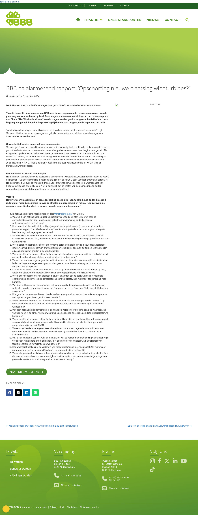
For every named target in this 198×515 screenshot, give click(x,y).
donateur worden (20, 468)
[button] (81, 5)
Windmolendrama (63, 213)
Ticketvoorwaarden (89, 507)
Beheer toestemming (6, 509)
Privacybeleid (57, 507)
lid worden (16, 462)
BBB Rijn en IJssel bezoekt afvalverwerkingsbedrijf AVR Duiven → (160, 425)
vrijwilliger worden (21, 475)
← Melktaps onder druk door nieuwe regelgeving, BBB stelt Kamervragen (42, 425)
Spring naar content (9, 1)
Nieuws (108, 5)
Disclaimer (72, 507)
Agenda (124, 5)
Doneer (92, 5)
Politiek (74, 5)
